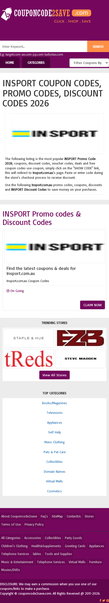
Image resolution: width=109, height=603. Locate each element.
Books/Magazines (54, 403)
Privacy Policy (34, 524)
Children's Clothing (14, 546)
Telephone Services (15, 554)
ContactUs (74, 516)
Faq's (44, 516)
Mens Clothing (54, 442)
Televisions (55, 413)
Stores (89, 516)
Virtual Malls (54, 481)
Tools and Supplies (58, 554)
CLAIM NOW (92, 305)
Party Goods (73, 538)
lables (37, 554)
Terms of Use (11, 524)
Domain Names (54, 471)
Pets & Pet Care (55, 452)
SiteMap (57, 516)
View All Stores (54, 375)
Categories (36, 62)
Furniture (95, 562)
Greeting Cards (75, 546)
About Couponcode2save (19, 516)
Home (10, 62)
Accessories (32, 538)
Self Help (54, 432)
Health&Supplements (46, 546)
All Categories (11, 538)
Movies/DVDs (10, 570)
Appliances (54, 422)
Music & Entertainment (17, 562)
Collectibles (54, 462)
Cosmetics (54, 491)
